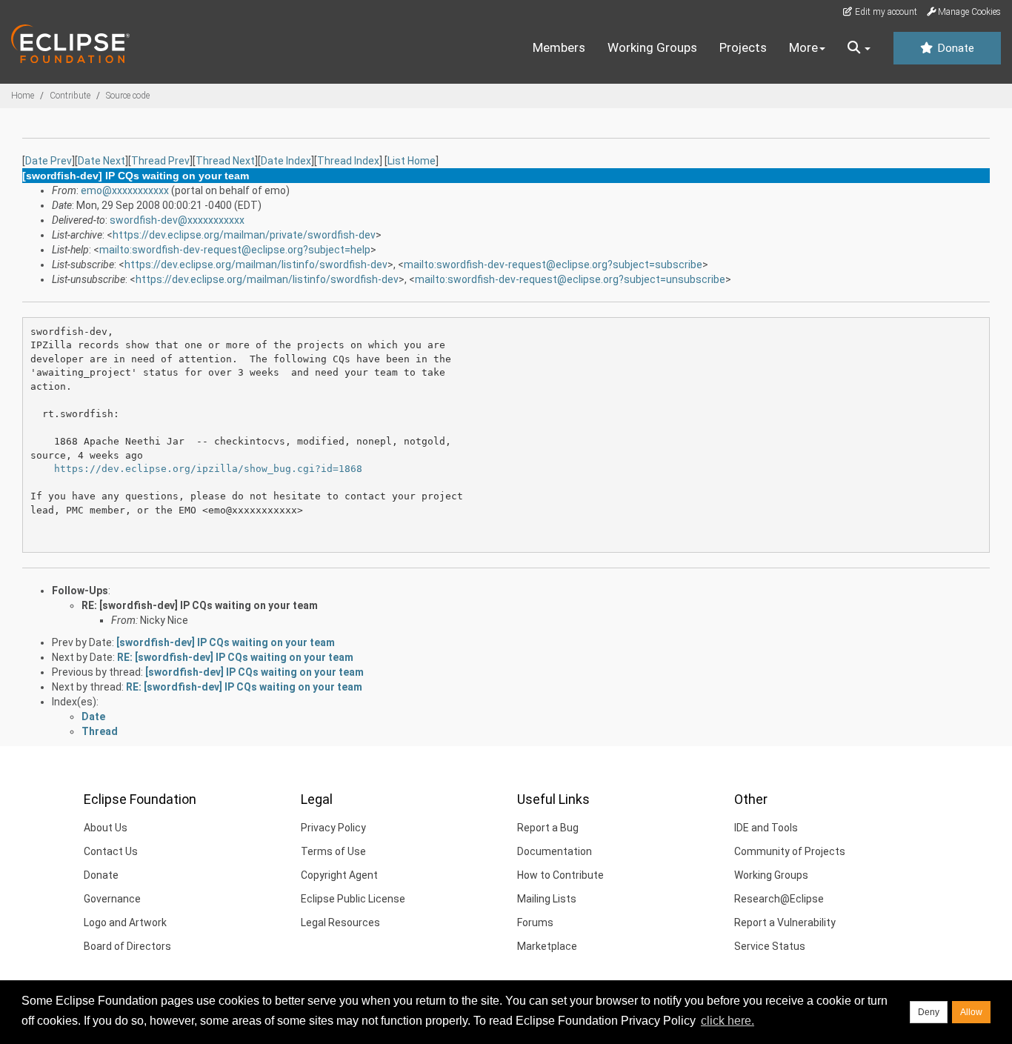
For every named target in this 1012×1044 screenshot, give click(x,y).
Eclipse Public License (353, 899)
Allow (971, 1012)
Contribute (70, 95)
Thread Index (348, 161)
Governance (112, 899)
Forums (535, 922)
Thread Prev (160, 161)
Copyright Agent (339, 875)
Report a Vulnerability (785, 922)
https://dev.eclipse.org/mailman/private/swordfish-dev (244, 235)
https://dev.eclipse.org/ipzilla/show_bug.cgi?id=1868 (208, 468)
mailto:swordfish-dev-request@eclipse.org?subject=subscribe (553, 264)
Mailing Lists (546, 899)
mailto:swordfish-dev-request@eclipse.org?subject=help (234, 250)
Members (559, 47)
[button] (859, 48)
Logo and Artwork (125, 922)
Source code (128, 95)
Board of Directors (127, 946)
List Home (411, 161)
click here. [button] (727, 1020)
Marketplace (547, 946)
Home (22, 95)
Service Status (769, 946)
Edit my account (885, 12)
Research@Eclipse (779, 899)
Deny (928, 1012)
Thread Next (225, 161)
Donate (954, 48)
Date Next (101, 161)
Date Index (286, 161)
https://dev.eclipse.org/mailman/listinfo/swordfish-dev (255, 264)
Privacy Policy (333, 828)
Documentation (554, 851)
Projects (743, 47)
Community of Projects (789, 851)
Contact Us (111, 851)
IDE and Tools (766, 828)
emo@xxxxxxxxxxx (125, 190)
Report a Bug (548, 828)
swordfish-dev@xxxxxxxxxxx (177, 220)
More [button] (803, 47)
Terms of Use (333, 851)
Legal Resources (340, 922)
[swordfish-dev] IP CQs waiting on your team (225, 642)
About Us (105, 828)
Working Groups (652, 47)
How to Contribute (560, 875)
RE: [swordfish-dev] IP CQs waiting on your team (199, 605)
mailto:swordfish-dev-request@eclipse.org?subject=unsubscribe (570, 279)
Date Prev (48, 161)
